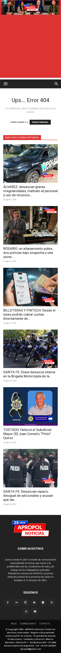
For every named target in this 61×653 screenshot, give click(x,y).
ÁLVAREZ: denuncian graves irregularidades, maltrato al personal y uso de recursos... (30, 191)
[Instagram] (25, 602)
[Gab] (16, 602)
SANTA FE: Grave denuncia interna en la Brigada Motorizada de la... (29, 374)
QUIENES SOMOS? (28, 623)
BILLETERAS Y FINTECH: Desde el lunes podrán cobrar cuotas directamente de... (29, 314)
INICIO (14, 623)
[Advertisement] (30, 47)
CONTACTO (44, 623)
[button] (5, 83)
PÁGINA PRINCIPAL (40, 122)
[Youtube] (35, 611)
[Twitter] (51, 602)
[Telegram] (43, 602)
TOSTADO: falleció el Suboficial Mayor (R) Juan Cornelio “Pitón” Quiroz (27, 434)
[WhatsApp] (26, 611)
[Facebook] (8, 602)
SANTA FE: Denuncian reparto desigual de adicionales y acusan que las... (28, 496)
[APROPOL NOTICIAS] (30, 7)
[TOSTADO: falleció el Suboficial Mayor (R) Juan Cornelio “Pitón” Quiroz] (30, 406)
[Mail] (34, 602)
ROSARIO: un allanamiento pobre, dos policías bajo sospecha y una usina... (28, 253)
